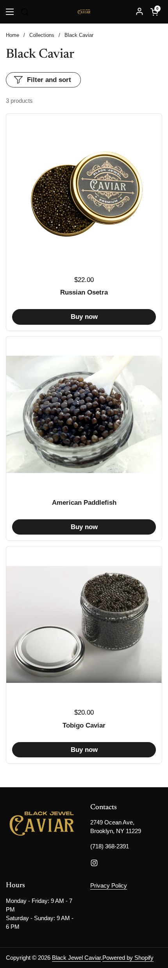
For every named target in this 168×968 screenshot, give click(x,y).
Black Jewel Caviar (76, 958)
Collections (41, 35)
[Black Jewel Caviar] (84, 12)
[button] (154, 12)
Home (12, 35)
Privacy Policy (108, 885)
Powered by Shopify (128, 958)
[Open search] (24, 12)
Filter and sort (49, 80)
